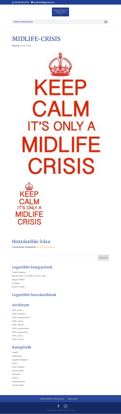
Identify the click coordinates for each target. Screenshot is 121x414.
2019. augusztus (20, 332)
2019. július (17, 335)
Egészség (17, 356)
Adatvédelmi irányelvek (52, 398)
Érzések (16, 283)
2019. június (18, 339)
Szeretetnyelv (18, 381)
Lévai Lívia (25, 45)
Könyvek (16, 374)
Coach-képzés (19, 272)
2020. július (17, 321)
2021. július (17, 310)
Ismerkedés (18, 370)
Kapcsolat (73, 398)
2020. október (18, 314)
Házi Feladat (18, 367)
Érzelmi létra (18, 287)
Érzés (14, 363)
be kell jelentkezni (46, 247)
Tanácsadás (18, 385)
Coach (15, 352)
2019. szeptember (20, 328)
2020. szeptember (21, 317)
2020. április (18, 324)
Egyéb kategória (20, 359)
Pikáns (15, 378)
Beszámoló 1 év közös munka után (29, 276)
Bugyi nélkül (18, 279)
